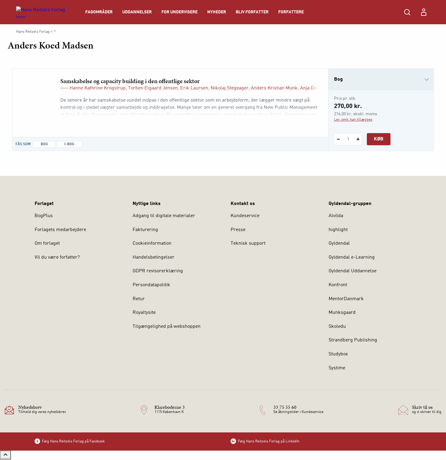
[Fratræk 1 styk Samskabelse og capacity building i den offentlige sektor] (338, 139)
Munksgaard (342, 312)
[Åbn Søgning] (407, 12)
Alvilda (336, 215)
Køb (378, 139)
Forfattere (291, 12)
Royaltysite (144, 312)
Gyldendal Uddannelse (353, 271)
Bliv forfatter (252, 12)
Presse (238, 229)
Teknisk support (248, 243)
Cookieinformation (152, 243)
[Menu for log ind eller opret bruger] (423, 12)
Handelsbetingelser (153, 257)
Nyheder (216, 12)
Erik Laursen (194, 88)
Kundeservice (245, 215)
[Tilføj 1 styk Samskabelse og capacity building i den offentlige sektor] (358, 139)
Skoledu (337, 326)
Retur (139, 299)
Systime (337, 368)
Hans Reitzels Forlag (33, 32)
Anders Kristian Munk (274, 88)
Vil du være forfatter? (57, 257)
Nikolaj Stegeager (229, 88)
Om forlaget (47, 243)
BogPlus (44, 215)
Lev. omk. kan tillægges (353, 120)
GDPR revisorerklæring (158, 271)
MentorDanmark (346, 299)
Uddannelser (137, 12)
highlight (338, 229)
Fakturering (145, 229)
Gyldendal (339, 243)
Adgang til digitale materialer (164, 215)
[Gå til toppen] (5, 455)
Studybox (338, 354)
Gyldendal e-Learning (352, 257)
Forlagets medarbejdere (60, 229)
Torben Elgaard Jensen (153, 88)
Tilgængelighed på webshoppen (167, 326)
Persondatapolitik (151, 285)
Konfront (338, 285)
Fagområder (99, 12)
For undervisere (179, 12)
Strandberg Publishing (353, 340)
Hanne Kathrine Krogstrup (97, 88)
